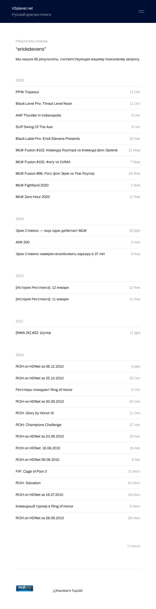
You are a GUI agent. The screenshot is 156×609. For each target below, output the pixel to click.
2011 (19, 321)
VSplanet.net (22, 8)
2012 (20, 276)
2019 (20, 219)
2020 (20, 80)
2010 (20, 355)
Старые (133, 546)
